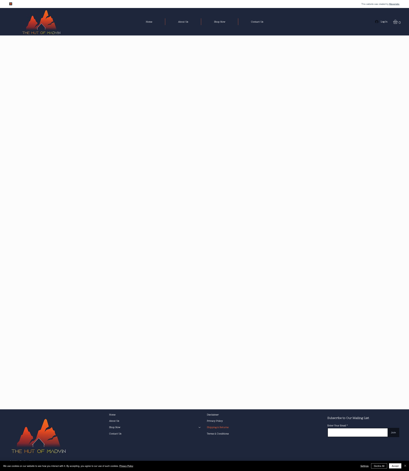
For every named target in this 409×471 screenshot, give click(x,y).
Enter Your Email (336, 425)
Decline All (379, 465)
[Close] (405, 465)
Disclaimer (213, 414)
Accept (395, 465)
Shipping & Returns (218, 427)
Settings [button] (364, 465)
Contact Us (115, 433)
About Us (114, 421)
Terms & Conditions (218, 433)
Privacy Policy (215, 421)
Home (112, 414)
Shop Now (114, 427)
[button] (398, 21)
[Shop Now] (200, 427)
